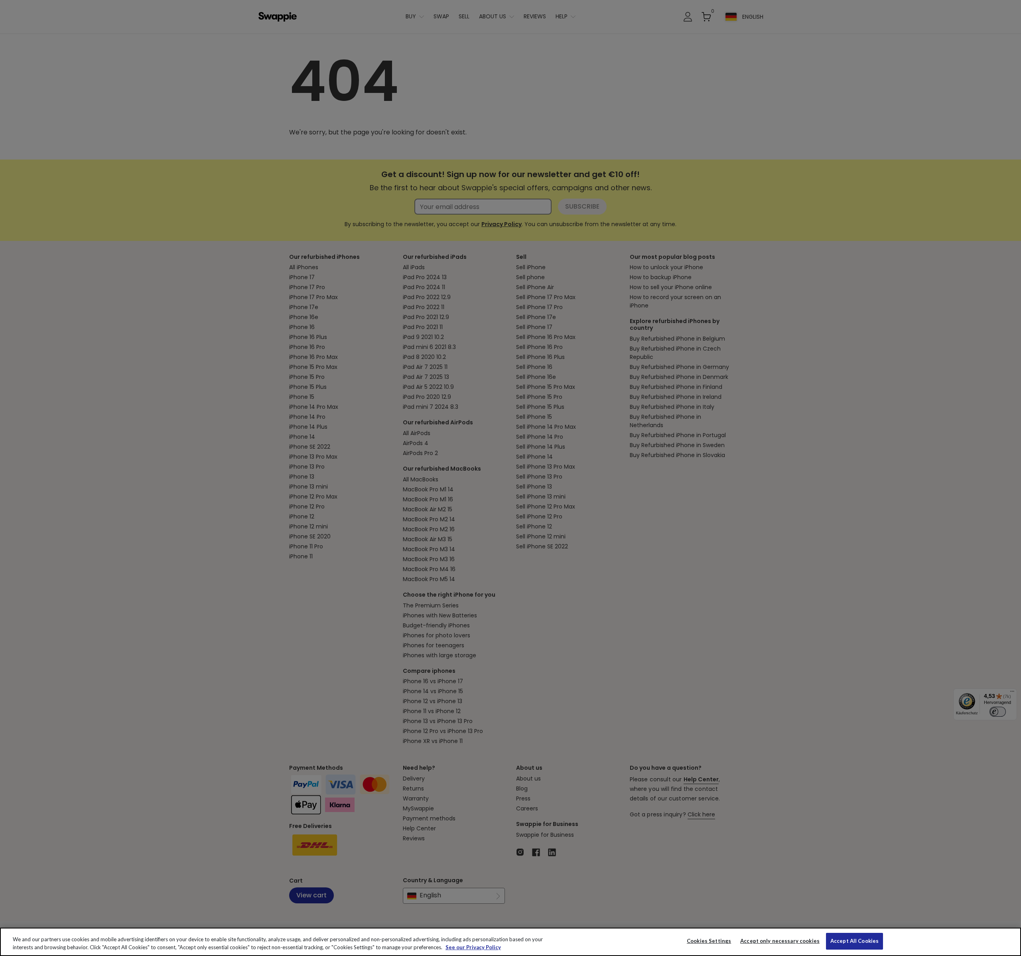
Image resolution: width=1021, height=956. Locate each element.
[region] (510, 942)
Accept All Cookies (854, 941)
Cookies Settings (709, 941)
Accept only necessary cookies (780, 941)
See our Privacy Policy (473, 947)
